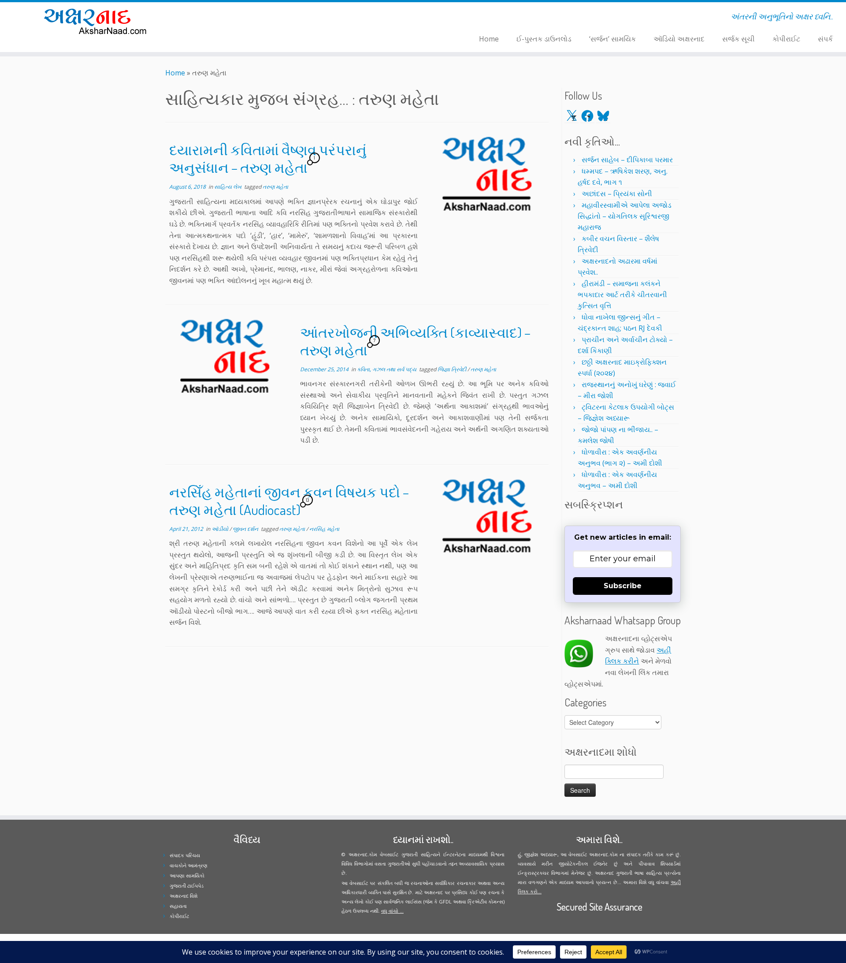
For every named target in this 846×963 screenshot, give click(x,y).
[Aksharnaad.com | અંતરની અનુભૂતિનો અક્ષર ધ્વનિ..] (97, 21)
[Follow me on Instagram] (240, 18)
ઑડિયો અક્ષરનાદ (679, 39)
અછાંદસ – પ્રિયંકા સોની (617, 193)
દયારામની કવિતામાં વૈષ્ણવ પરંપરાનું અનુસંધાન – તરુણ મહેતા (268, 158)
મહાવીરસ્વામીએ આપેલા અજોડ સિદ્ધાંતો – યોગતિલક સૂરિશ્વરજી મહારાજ (625, 216)
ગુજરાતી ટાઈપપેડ (187, 885)
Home (489, 39)
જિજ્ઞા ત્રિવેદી (453, 369)
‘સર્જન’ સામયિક (612, 39)
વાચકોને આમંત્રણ (189, 865)
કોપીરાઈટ (786, 39)
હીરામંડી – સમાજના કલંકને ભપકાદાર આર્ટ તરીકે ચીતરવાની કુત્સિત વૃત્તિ (622, 294)
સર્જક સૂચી (738, 39)
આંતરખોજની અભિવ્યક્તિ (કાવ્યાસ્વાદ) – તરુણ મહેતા (415, 341)
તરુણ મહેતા (275, 186)
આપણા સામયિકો (187, 875)
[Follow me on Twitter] (228, 18)
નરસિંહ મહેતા (324, 529)
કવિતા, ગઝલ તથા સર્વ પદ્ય (387, 369)
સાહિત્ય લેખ (228, 186)
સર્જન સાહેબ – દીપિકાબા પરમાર (627, 159)
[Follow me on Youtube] (246, 18)
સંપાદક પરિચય (185, 855)
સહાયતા (178, 906)
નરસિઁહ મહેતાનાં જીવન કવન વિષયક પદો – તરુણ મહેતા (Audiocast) (289, 501)
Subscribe (623, 586)
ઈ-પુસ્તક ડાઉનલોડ (543, 39)
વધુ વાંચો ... (392, 910)
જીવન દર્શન (246, 529)
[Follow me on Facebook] (234, 18)
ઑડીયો (221, 529)
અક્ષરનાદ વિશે (183, 895)
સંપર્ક (825, 39)
